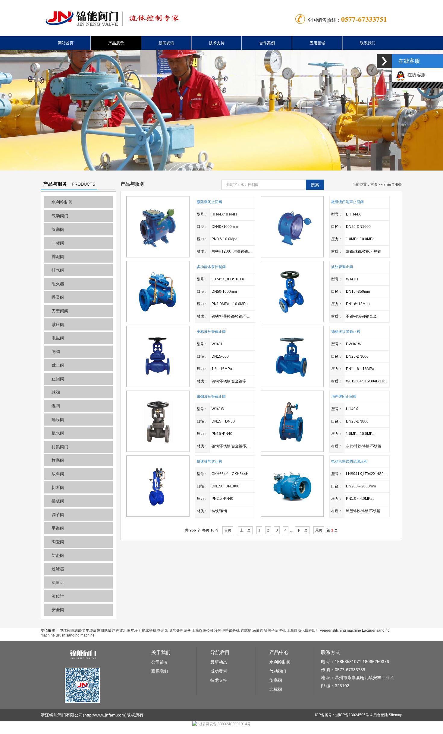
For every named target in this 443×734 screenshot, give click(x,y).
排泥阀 (58, 256)
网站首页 (66, 43)
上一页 (245, 530)
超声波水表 (121, 630)
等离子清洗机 (275, 630)
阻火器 (58, 283)
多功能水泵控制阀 (211, 267)
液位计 (58, 596)
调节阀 (58, 514)
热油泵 (162, 630)
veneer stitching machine (340, 630)
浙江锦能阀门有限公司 (62, 715)
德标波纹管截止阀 (345, 332)
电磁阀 (58, 338)
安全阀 (58, 609)
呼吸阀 (58, 297)
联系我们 (367, 43)
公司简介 (159, 662)
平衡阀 (58, 528)
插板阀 (58, 501)
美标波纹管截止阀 (211, 332)
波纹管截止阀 (342, 267)
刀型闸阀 (60, 310)
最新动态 (218, 662)
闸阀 (56, 351)
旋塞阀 (58, 229)
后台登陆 (380, 715)
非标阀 (58, 243)
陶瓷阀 (58, 541)
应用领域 (317, 43)
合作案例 (267, 43)
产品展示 (116, 43)
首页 (374, 184)
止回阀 (58, 378)
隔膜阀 (58, 419)
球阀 (56, 392)
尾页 (318, 530)
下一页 (302, 530)
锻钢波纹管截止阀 (211, 396)
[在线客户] (384, 61)
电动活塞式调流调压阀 (349, 461)
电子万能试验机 (143, 630)
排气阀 (58, 270)
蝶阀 (56, 406)
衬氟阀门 (60, 446)
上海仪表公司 (202, 630)
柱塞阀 (58, 460)
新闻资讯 (166, 43)
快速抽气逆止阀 (209, 461)
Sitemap (395, 715)
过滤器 (58, 568)
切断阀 (58, 487)
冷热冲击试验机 (227, 630)
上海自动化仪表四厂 (303, 630)
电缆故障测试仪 (72, 630)
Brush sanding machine (75, 635)
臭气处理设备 (180, 630)
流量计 (58, 582)
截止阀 (58, 365)
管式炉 (245, 630)
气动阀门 (60, 215)
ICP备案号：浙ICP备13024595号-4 (343, 715)
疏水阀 (58, 433)
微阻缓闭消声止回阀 (347, 202)
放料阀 (58, 473)
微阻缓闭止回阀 (209, 202)
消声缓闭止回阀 (344, 396)
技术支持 (217, 43)
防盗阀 (58, 555)
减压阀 (58, 324)
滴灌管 (257, 630)
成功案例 (218, 671)
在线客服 (415, 74)
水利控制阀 (62, 202)
